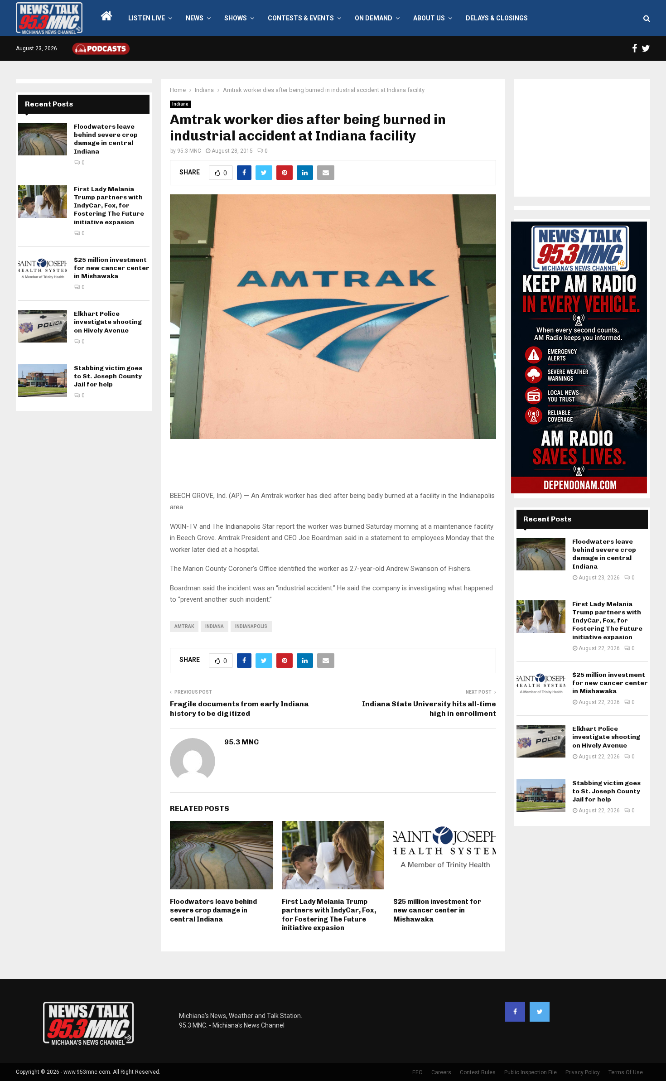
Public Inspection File (530, 1072)
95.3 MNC (189, 151)
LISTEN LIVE (146, 18)
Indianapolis (251, 626)
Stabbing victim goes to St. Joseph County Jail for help (108, 376)
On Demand (373, 18)
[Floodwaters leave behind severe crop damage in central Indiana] (42, 139)
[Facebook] (515, 1012)
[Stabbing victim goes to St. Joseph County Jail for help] (42, 380)
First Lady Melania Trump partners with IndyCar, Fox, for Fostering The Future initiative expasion (329, 915)
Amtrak (184, 626)
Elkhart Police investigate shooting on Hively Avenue (108, 322)
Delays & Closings (497, 18)
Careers (441, 1072)
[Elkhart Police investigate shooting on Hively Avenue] (42, 326)
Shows (235, 18)
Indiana (180, 103)
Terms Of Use (625, 1072)
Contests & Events (301, 18)
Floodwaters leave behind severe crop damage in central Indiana (213, 910)
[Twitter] (540, 1012)
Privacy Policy (582, 1072)
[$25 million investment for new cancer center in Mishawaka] (42, 272)
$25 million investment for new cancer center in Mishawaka (437, 910)
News (194, 18)
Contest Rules (478, 1072)
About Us (429, 18)
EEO (417, 1072)
